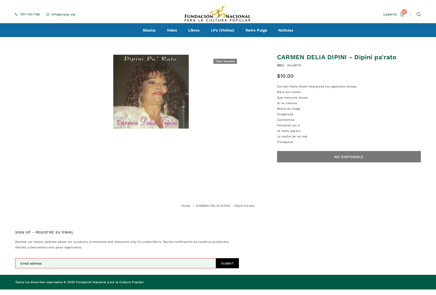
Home (185, 206)
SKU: (281, 65)
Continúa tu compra (382, 71)
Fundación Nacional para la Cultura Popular (110, 282)
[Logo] (218, 14)
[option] (151, 92)
